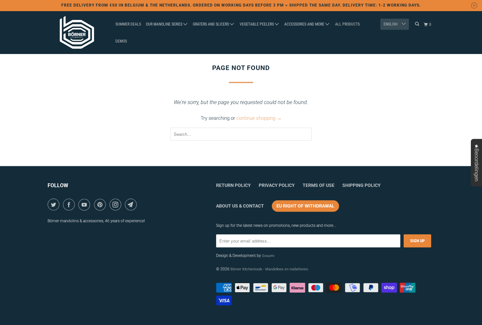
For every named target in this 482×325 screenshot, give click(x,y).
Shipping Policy (361, 185)
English (391, 24)
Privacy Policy (277, 185)
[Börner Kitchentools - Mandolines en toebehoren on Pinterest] (101, 204)
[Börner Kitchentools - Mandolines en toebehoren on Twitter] (55, 204)
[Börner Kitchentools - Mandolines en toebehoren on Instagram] (117, 204)
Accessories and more (304, 24)
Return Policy (233, 185)
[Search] (417, 24)
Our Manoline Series (164, 24)
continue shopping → (259, 118)
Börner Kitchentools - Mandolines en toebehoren (269, 269)
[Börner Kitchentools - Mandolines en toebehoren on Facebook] (70, 204)
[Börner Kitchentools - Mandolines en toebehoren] (77, 32)
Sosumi (268, 256)
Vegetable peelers (257, 24)
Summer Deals (128, 24)
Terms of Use (318, 185)
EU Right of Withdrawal (305, 205)
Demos (121, 41)
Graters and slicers (211, 24)
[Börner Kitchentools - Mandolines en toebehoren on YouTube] (85, 204)
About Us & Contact (240, 205)
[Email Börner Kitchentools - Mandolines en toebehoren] (132, 204)
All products (347, 24)
